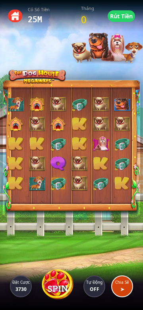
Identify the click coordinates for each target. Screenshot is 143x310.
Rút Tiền (121, 16)
